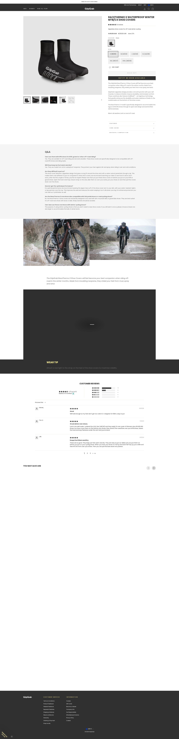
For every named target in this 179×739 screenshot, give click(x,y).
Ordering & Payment (49, 720)
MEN (25, 8)
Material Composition (119, 132)
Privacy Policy (70, 717)
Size (110, 49)
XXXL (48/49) (127, 61)
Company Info (70, 709)
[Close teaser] (12, 737)
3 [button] (90, 453)
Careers (68, 701)
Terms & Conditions (49, 701)
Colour (113, 38)
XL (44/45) (146, 54)
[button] (112, 24)
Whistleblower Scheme (72, 715)
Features (113, 123)
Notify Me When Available (132, 78)
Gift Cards (69, 703)
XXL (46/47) (114, 61)
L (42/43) (135, 54)
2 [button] (87, 453)
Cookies (68, 720)
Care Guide (114, 128)
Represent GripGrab (48, 709)
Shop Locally (46, 723)
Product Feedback (48, 703)
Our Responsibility (71, 712)
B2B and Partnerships (130, 5)
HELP (145, 5)
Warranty (46, 717)
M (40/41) (124, 54)
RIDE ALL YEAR (42, 8)
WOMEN (32, 8)
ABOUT (140, 5)
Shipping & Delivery (48, 712)
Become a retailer (71, 706)
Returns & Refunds (48, 715)
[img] (74, 408)
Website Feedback (48, 706)
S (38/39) (113, 54)
